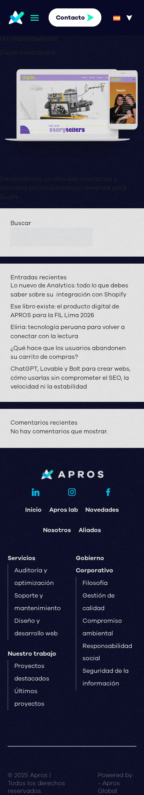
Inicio (33, 509)
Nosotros (57, 530)
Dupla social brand (27, 53)
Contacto (70, 17)
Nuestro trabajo (32, 653)
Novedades (102, 509)
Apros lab (63, 509)
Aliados (90, 530)
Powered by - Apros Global (115, 782)
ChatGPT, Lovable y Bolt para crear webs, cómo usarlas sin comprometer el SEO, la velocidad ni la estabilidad (70, 378)
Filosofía (95, 583)
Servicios (21, 558)
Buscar (20, 223)
